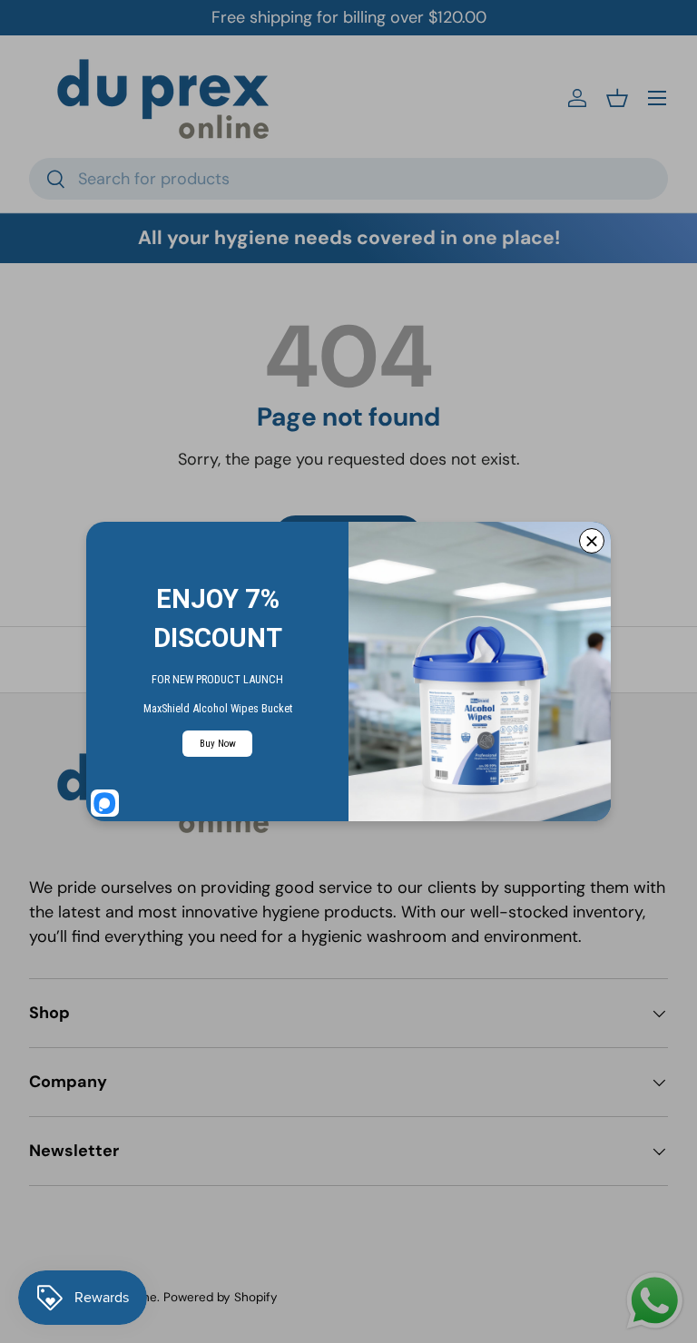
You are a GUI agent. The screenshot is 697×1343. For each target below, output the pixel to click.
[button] (617, 98)
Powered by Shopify (220, 1297)
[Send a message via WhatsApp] (655, 1301)
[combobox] (348, 179)
